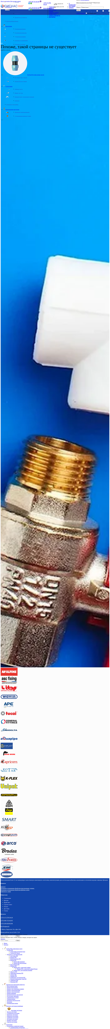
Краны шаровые (11, 993)
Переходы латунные (12, 1016)
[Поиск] (89, 12)
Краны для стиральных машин (15, 989)
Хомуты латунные (12, 1022)
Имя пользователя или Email (88, 2)
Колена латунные (12, 1012)
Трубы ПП (10, 950)
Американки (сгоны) (13, 997)
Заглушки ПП (14, 956)
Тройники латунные (12, 1017)
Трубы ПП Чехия (15, 953)
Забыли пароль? (80, 13)
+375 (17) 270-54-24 (7, 917)
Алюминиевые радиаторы (17, 1027)
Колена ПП (13, 957)
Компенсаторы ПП (15, 959)
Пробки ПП (13, 976)
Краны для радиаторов (13, 991)
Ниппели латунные (12, 1014)
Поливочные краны (12, 1003)
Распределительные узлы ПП (18, 979)
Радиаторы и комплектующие (15, 1026)
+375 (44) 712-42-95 (7, 920)
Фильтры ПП (14, 982)
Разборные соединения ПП (17, 977)
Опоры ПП (13, 974)
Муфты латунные (12, 1020)
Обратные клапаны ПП (16, 973)
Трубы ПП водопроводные (17, 951)
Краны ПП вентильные (20, 963)
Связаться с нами (6, 891)
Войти (78, 10)
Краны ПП (13, 960)
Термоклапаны (11, 999)
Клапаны (9, 1002)
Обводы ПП (13, 971)
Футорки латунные (12, 1019)
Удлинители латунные (13, 1013)
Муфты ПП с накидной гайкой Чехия (27, 969)
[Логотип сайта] (13, 9)
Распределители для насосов (15, 994)
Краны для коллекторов (13, 990)
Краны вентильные (12, 987)
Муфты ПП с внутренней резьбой (23, 970)
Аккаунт (3, 887)
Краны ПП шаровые (19, 961)
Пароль (82, 7)
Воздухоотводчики (12, 986)
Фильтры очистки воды (13, 1000)
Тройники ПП (14, 980)
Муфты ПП (13, 966)
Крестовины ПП (14, 964)
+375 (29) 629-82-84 (7, 923)
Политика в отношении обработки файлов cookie (15, 890)
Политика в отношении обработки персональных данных (18, 888)
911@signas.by (5, 926)
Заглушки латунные (16, 1010)
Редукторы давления (12, 996)
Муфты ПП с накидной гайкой (22, 967)
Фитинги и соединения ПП (14, 954)
